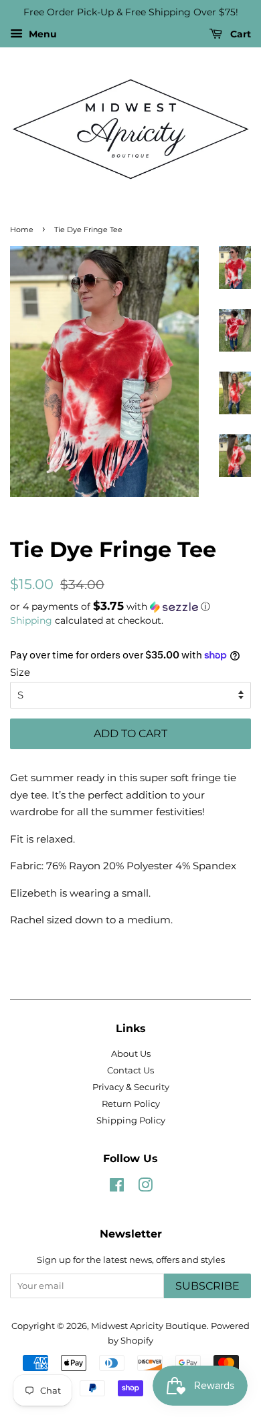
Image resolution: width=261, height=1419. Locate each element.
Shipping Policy (130, 1120)
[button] (130, 606)
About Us (131, 1054)
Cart (239, 34)
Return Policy (131, 1104)
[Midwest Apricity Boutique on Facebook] (116, 1188)
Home (21, 229)
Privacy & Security (130, 1087)
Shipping (31, 620)
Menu (41, 34)
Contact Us (130, 1070)
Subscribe (207, 1286)
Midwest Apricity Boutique (149, 1326)
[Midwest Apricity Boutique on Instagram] (145, 1188)
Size (20, 672)
